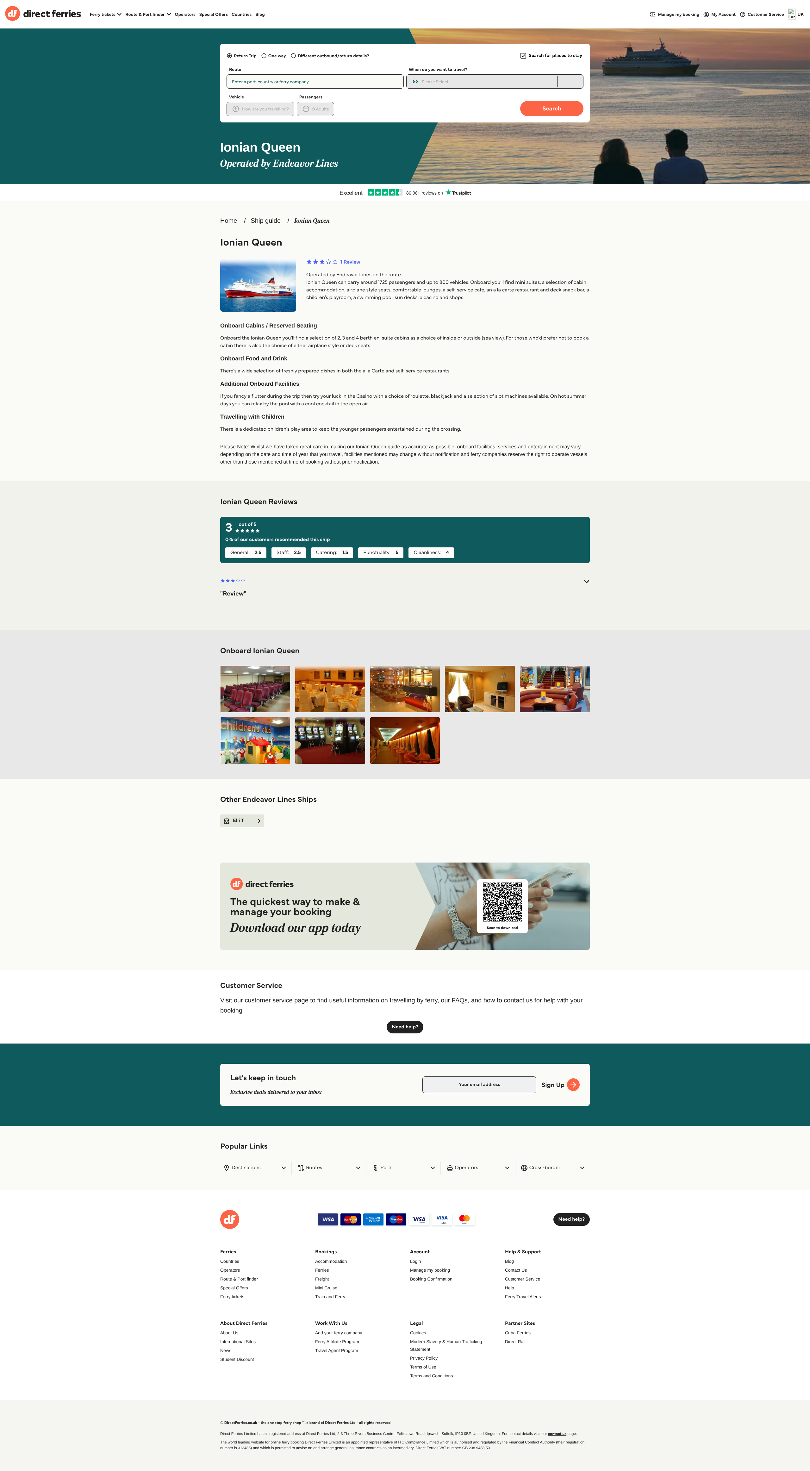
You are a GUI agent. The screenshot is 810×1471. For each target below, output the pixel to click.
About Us (229, 1332)
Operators (185, 14)
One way (277, 55)
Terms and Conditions (431, 1375)
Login (415, 1261)
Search (551, 108)
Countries (242, 14)
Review (350, 262)
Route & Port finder (239, 1278)
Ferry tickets (232, 1296)
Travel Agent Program (336, 1350)
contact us (557, 1434)
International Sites (238, 1341)
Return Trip (245, 55)
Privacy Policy (424, 1358)
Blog (260, 14)
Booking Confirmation (431, 1278)
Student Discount (237, 1359)
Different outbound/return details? (333, 55)
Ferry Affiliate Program (337, 1341)
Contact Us (516, 1270)
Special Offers (213, 14)
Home (228, 220)
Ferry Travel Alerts (523, 1296)
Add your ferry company (338, 1332)
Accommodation (331, 1261)
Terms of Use (423, 1366)
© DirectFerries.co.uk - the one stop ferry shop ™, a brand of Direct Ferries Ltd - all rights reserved (305, 1423)
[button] (405, 587)
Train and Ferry (330, 1296)
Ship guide (266, 220)
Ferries (322, 1270)
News (225, 1350)
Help (509, 1287)
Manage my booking (430, 1270)
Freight (322, 1278)
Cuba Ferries (518, 1332)
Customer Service (522, 1278)
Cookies (418, 1332)
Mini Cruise (326, 1287)
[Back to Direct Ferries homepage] (43, 14)
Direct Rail (515, 1341)
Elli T (238, 820)
